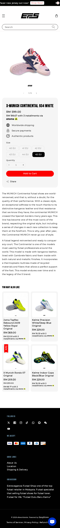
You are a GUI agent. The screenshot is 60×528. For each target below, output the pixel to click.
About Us (12, 463)
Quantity (10, 160)
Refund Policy (46, 522)
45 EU (38, 154)
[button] (3, 16)
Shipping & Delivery (17, 469)
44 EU (25, 154)
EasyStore (44, 517)
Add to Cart (30, 173)
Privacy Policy (31, 522)
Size (8, 142)
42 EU (38, 148)
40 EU (12, 148)
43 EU (12, 154)
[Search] (53, 27)
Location (11, 466)
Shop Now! (36, 3)
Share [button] (13, 181)
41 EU (25, 148)
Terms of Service (15, 522)
